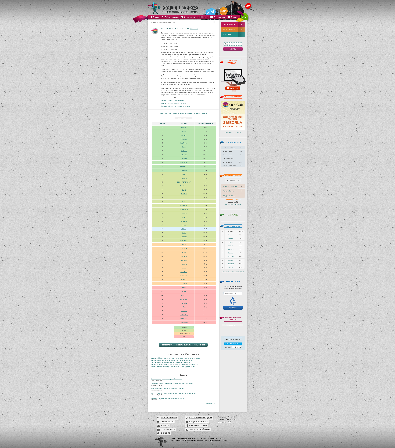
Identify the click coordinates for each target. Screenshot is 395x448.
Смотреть (234, 88)
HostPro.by (183, 143)
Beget (184, 190)
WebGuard (183, 240)
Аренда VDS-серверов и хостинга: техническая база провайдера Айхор (175, 358)
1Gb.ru (184, 225)
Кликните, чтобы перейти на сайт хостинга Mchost (183, 345)
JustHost (184, 194)
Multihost (184, 283)
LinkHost (184, 221)
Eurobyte (184, 248)
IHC (184, 197)
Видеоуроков (227, 34)
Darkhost (184, 170)
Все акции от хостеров (233, 132)
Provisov (184, 311)
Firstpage (184, 139)
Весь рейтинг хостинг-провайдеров (233, 272)
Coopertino (183, 318)
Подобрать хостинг (198, 425)
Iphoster (183, 291)
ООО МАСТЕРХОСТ (184, 182)
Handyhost (183, 186)
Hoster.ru (184, 178)
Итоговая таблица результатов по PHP (174, 100)
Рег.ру (184, 147)
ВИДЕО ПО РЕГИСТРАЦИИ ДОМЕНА (232, 62)
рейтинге (233, 24)
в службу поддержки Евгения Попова (215, 440)
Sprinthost (184, 256)
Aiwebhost (183, 272)
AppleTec (184, 127)
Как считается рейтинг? (233, 204)
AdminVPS (183, 299)
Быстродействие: (228, 191)
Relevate (184, 213)
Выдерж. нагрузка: (229, 196)
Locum (184, 268)
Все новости (210, 403)
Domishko (184, 264)
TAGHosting (184, 315)
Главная (153, 22)
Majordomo (184, 205)
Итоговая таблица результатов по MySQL (175, 103)
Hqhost (183, 307)
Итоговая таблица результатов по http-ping (175, 106)
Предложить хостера (199, 422)
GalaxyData (184, 322)
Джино (184, 217)
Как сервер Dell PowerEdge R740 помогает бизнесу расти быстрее (173, 366)
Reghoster (183, 162)
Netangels (184, 155)
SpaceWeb (183, 131)
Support (183, 279)
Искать (233, 49)
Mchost (194, 29)
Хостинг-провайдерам (199, 429)
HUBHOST (183, 166)
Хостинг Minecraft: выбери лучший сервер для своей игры (170, 362)
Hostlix (184, 252)
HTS (183, 201)
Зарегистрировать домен (200, 418)
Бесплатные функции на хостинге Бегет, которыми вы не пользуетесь (174, 364)
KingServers (184, 209)
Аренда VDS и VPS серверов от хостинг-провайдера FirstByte (172, 360)
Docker (183, 174)
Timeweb (184, 237)
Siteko (184, 233)
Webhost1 (184, 260)
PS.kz (184, 287)
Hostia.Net (183, 276)
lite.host (183, 135)
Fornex (183, 244)
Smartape (184, 158)
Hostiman (184, 151)
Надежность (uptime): (230, 186)
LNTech (183, 295)
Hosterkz (184, 303)
